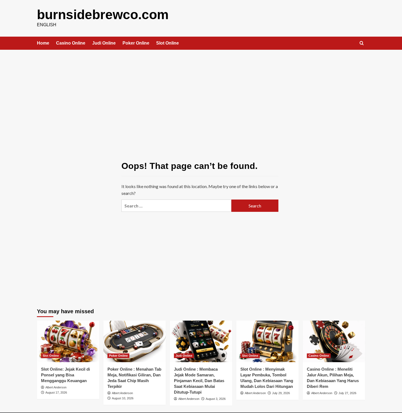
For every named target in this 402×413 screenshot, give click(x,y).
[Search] (361, 43)
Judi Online (104, 43)
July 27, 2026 (347, 393)
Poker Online (136, 43)
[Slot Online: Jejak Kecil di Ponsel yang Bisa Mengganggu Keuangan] (68, 341)
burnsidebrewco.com (103, 14)
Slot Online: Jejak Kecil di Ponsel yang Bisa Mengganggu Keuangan (65, 375)
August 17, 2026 (56, 392)
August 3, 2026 (216, 398)
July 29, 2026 (281, 393)
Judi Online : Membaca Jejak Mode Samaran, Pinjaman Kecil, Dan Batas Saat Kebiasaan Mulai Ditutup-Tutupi (199, 380)
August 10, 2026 (122, 398)
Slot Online (167, 43)
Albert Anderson (55, 387)
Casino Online (70, 43)
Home (43, 43)
